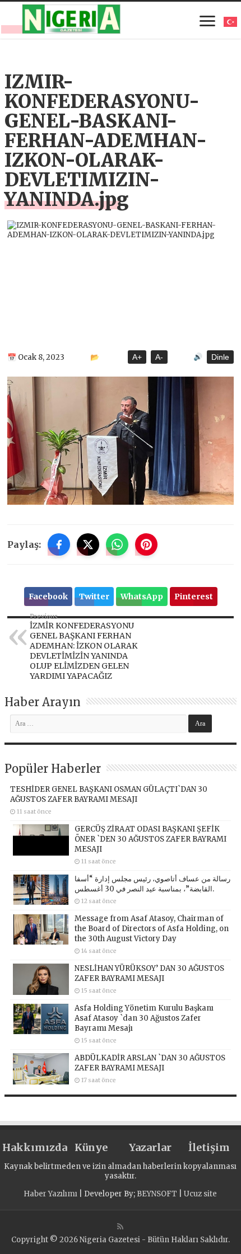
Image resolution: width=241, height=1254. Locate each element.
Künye (91, 1147)
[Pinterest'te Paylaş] (146, 544)
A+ (137, 357)
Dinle (220, 357)
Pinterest (193, 596)
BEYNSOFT (157, 1194)
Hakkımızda (31, 1147)
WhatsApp (142, 596)
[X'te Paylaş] (88, 544)
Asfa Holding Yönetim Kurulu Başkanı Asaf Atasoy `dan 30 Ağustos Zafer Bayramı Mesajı (144, 1018)
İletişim (209, 1147)
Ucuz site (200, 1194)
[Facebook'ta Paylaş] (59, 544)
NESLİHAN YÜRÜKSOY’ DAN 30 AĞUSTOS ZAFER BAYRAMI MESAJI (149, 973)
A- (159, 357)
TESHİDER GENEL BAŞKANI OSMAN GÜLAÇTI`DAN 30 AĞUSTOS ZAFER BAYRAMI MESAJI (108, 794)
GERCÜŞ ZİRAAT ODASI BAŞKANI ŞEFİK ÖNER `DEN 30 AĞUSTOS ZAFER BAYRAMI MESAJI (150, 839)
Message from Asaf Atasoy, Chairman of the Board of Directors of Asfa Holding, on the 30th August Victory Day (152, 928)
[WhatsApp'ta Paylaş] (117, 544)
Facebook (48, 596)
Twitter (94, 596)
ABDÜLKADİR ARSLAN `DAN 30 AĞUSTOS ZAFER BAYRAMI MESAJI (150, 1063)
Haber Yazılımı (50, 1194)
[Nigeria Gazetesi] (71, 19)
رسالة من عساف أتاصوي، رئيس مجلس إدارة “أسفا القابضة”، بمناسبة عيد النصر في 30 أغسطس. (152, 884)
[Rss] (120, 1226)
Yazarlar (150, 1147)
